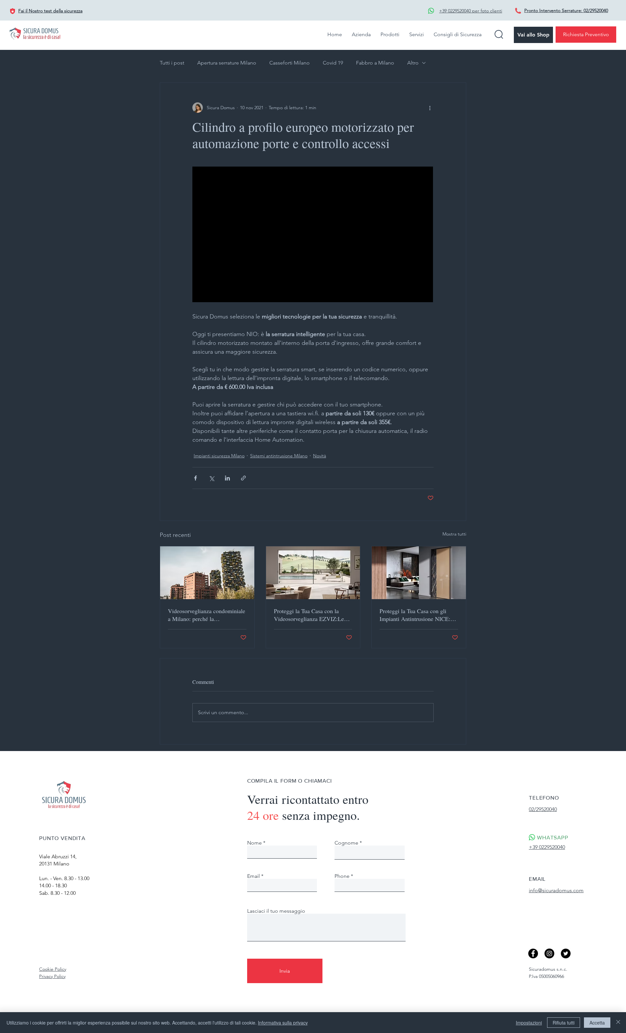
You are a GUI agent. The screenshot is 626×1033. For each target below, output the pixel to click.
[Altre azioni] (430, 107)
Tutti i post (172, 63)
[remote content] (313, 235)
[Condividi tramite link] (243, 478)
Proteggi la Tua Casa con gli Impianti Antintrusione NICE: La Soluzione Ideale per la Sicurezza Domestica (415, 615)
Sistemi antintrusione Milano (278, 456)
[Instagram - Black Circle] (549, 953)
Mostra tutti (454, 534)
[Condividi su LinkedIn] (227, 478)
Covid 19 (333, 63)
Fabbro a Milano (375, 63)
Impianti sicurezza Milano (219, 456)
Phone (342, 876)
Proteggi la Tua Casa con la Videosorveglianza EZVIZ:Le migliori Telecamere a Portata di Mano (312, 615)
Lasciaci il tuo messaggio (276, 911)
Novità (319, 456)
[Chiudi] (618, 1022)
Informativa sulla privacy (283, 1022)
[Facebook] (533, 953)
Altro (413, 63)
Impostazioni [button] (529, 1022)
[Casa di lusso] (419, 572)
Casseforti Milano (289, 63)
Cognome (346, 843)
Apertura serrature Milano (226, 63)
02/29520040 (596, 10)
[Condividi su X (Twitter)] (211, 478)
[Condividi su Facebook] (195, 478)
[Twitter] (566, 953)
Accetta (597, 1022)
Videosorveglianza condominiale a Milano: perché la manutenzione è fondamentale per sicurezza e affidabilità (206, 615)
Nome (254, 843)
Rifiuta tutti (563, 1022)
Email (253, 876)
